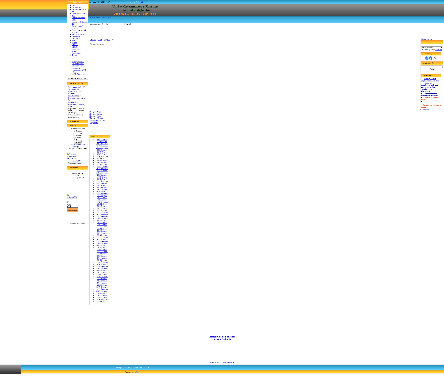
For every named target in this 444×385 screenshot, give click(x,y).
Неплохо (79, 135)
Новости (71, 102)
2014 (100, 40)
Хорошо (79, 133)
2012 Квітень (102, 204)
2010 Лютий (102, 154)
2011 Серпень (102, 189)
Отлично (79, 131)
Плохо (79, 138)
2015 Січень (102, 272)
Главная (92, 17)
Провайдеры (73, 92)
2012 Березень (102, 202)
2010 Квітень (102, 158)
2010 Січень (102, 152)
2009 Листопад (102, 148)
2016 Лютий (102, 297)
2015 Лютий (102, 275)
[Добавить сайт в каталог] (69, 207)
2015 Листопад (102, 291)
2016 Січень (102, 295)
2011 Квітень (102, 183)
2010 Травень (102, 160)
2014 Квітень (102, 254)
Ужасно (79, 140)
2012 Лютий (102, 200)
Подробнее (94, 123)
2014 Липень (102, 260)
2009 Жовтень (102, 146)
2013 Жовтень (102, 241)
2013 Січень (102, 223)
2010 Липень (102, 165)
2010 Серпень (102, 167)
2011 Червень (102, 187)
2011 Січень (102, 177)
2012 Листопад (102, 218)
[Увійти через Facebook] (430, 58)
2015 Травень (102, 281)
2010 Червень (102, 162)
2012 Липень (102, 210)
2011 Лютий (102, 179)
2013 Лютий (102, 225)
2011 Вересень (102, 191)
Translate (438, 50)
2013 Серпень (102, 237)
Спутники (72, 89)
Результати (74, 144)
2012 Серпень (102, 212)
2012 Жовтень (102, 216)
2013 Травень (102, 231)
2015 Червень (102, 283)
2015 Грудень (102, 293)
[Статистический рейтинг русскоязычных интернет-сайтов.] (72, 203)
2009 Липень (102, 142)
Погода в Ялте (95, 116)
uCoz (137, 372)
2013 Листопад (102, 243)
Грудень (107, 40)
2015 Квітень (102, 279)
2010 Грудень (102, 175)
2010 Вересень (102, 169)
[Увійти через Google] (435, 58)
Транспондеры (74, 87)
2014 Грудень (102, 270)
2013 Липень (102, 235)
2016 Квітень (102, 302)
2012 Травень (102, 206)
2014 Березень (102, 252)
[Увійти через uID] (427, 58)
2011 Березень (102, 181)
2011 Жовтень (102, 194)
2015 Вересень (102, 287)
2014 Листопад (102, 268)
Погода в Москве (96, 118)
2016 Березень (102, 299)
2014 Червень (102, 258)
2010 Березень (102, 156)
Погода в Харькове (96, 112)
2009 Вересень (102, 144)
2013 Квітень (102, 229)
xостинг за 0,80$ (74, 161)
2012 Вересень (102, 214)
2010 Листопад (102, 173)
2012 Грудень (102, 221)
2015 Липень (102, 285)
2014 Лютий (102, 250)
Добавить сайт (426, 39)
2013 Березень (102, 227)
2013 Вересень (102, 239)
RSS (142, 2)
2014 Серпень (102, 262)
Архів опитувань (79, 145)
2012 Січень (102, 198)
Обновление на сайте (76, 98)
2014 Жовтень (102, 266)
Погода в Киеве (95, 114)
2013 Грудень (102, 245)
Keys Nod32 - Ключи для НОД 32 (76, 105)
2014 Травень (102, 256)
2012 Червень (102, 208)
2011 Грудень (102, 196)
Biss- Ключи (73, 96)
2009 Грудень (102, 150)
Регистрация (101, 17)
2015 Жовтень (102, 289)
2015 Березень (102, 277)
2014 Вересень (102, 264)
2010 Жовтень (102, 171)
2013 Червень (102, 233)
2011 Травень (102, 185)
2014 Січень (102, 248)
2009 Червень (102, 140)
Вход (109, 17)
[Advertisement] (131, 32)
